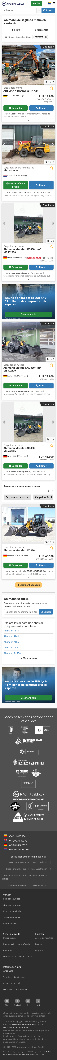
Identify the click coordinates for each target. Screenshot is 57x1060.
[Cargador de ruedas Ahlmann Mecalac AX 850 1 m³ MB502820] (28, 342)
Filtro (17, 29)
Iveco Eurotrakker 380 (16, 869)
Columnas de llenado (18, 885)
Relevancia (42, 29)
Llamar (43, 108)
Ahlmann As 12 (11, 647)
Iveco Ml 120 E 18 (41, 885)
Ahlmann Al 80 (11, 636)
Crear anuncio (28, 314)
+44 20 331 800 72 (18, 840)
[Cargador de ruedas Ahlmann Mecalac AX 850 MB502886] (28, 422)
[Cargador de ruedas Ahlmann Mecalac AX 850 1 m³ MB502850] (28, 223)
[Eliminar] (39, 10)
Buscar (50, 10)
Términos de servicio (27, 1054)
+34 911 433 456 (17, 836)
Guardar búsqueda (29, 584)
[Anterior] (4, 64)
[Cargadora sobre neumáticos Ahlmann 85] (28, 144)
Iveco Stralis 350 (40, 862)
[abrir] (28, 120)
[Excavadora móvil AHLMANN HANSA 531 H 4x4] (28, 65)
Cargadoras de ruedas (17, 497)
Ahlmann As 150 (12, 653)
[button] (54, 3)
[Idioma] (49, 3)
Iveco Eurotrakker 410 (19, 862)
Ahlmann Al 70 (11, 630)
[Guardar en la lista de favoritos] (52, 88)
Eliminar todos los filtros (19, 37)
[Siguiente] (53, 64)
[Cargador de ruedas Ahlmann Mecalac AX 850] (28, 524)
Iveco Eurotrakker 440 (41, 869)
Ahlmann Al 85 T (12, 641)
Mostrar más (29, 658)
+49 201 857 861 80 (18, 849)
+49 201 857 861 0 (18, 845)
